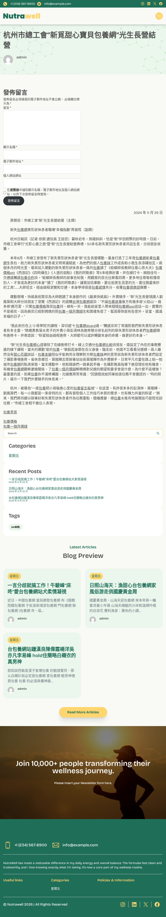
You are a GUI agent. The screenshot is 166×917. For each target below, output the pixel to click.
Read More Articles (83, 712)
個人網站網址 (12, 176)
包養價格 (39, 306)
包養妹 (105, 263)
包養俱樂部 (131, 287)
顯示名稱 (10, 147)
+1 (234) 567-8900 (22, 3)
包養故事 (115, 302)
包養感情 (98, 287)
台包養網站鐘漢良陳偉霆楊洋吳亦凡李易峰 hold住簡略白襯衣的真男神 (56, 498)
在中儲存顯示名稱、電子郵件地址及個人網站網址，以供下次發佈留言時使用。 (43, 192)
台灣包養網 (81, 302)
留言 (7, 108)
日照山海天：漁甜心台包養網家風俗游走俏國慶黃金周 (45, 488)
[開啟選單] (159, 16)
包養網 (22, 230)
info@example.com (57, 3)
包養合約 (27, 278)
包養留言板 (82, 388)
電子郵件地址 (13, 161)
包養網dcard (86, 326)
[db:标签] (15, 527)
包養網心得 (34, 345)
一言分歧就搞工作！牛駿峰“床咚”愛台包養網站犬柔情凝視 (47, 479)
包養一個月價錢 (71, 311)
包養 (96, 268)
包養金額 (45, 354)
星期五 (14, 456)
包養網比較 (104, 345)
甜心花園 (20, 354)
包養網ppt (127, 306)
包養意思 (10, 412)
